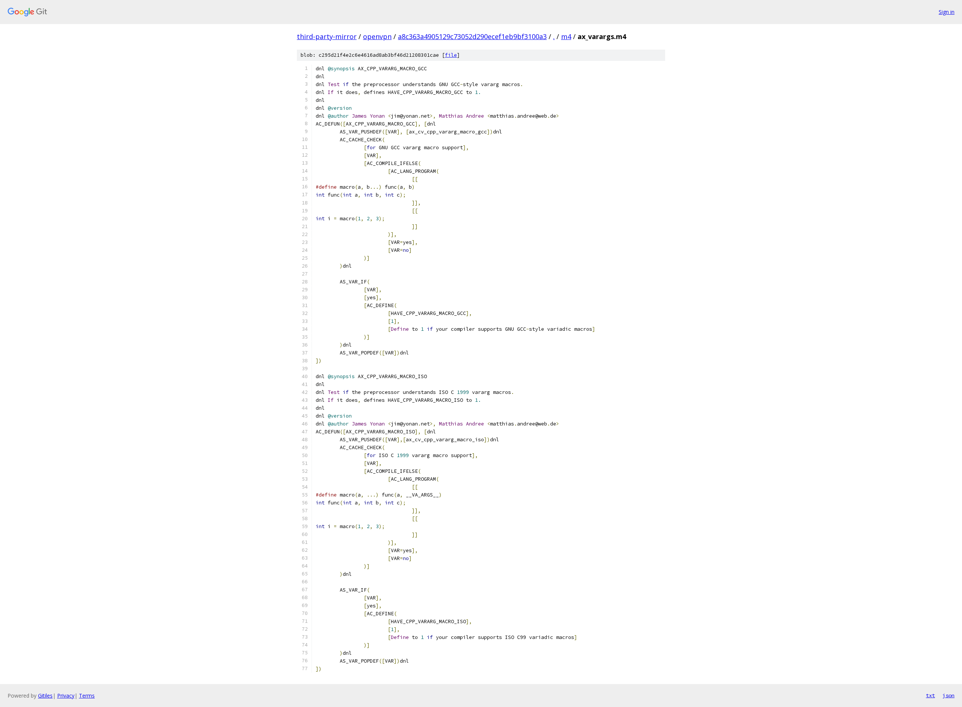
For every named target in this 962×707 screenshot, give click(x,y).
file (451, 55)
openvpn (377, 36)
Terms (87, 695)
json (948, 695)
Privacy (65, 695)
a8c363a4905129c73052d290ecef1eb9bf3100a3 (472, 36)
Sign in (946, 11)
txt (930, 695)
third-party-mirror (327, 36)
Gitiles (45, 695)
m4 (566, 36)
